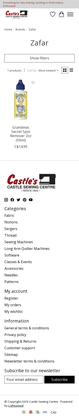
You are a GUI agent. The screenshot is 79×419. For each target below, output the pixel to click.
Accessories (13, 268)
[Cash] (24, 412)
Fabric (9, 215)
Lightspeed (15, 406)
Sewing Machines (18, 242)
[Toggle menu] (70, 14)
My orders (12, 304)
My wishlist (13, 311)
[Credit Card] (37, 412)
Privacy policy (15, 334)
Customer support (19, 347)
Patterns (11, 281)
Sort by (31, 70)
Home (8, 29)
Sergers (10, 228)
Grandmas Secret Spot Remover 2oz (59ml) (21, 134)
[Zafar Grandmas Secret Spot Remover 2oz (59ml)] (20, 101)
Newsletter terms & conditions (29, 361)
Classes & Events (18, 261)
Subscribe (59, 379)
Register (11, 298)
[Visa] (45, 412)
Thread (10, 235)
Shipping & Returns (20, 341)
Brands (20, 29)
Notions (11, 222)
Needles (11, 275)
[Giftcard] (31, 412)
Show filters (39, 58)
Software (11, 255)
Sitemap (11, 354)
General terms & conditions (26, 328)
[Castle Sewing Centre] (16, 14)
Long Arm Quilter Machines (27, 248)
